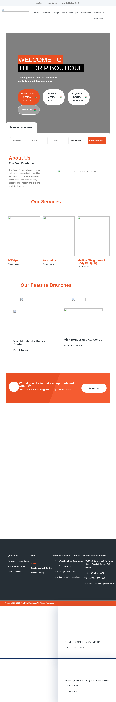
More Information (22, 350)
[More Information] (33, 350)
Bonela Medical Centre (41, 568)
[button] (111, 16)
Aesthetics (86, 12)
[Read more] (21, 264)
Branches (98, 19)
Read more (13, 264)
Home (36, 12)
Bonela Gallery (37, 573)
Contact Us (99, 12)
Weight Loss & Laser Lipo (66, 12)
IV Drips (46, 12)
